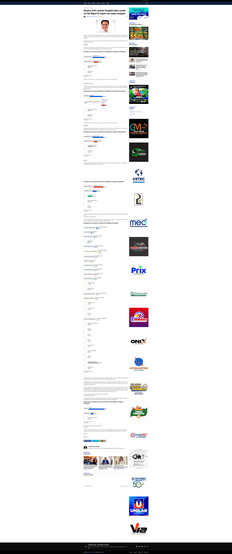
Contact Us (140, 552)
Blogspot (102, 552)
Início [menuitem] (89, 3)
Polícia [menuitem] (98, 3)
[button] (146, 3)
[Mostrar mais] (107, 441)
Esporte (132, 111)
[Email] (105, 441)
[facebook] (142, 1)
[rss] (147, 546)
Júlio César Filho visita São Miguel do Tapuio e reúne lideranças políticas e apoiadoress (90, 467)
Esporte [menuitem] (93, 3)
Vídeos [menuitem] (107, 3)
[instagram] (145, 546)
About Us (135, 552)
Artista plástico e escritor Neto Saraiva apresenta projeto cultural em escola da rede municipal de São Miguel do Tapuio (142, 74)
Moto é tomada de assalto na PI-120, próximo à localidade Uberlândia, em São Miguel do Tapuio (141, 67)
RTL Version (146, 552)
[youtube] (146, 1)
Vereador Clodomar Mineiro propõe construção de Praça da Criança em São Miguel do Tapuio (105, 467)
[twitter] (144, 1)
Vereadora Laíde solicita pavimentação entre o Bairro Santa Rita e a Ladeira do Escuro (120, 467)
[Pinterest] (102, 441)
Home (85, 0)
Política (132, 114)
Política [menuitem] (103, 3)
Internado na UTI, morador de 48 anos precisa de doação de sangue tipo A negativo (142, 60)
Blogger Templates (91, 552)
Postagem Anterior (87, 486)
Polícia (139, 111)
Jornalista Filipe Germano (94, 446)
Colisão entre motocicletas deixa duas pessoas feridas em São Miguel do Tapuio (138, 52)
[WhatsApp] (100, 441)
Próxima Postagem (123, 486)
